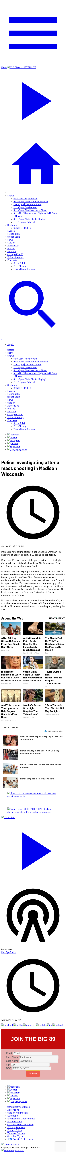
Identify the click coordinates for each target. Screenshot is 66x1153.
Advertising (13, 245)
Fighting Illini (13, 233)
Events (11, 230)
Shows (10, 195)
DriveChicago (20, 266)
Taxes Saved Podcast (25, 268)
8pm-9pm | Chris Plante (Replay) (30, 218)
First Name (12, 1057)
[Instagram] (13, 440)
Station (11, 242)
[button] (33, 740)
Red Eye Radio (8, 952)
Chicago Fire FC (15, 254)
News (10, 239)
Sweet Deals (13, 236)
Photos (11, 248)
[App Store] (13, 446)
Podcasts (12, 260)
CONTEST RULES (22, 227)
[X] (12, 437)
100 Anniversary (15, 257)
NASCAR (11, 251)
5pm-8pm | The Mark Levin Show (30, 210)
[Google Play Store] (17, 449)
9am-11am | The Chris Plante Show (31, 201)
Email (9, 1053)
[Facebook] (13, 434)
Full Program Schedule (25, 221)
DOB (9, 1068)
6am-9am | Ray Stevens (25, 198)
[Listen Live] (33, 849)
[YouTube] (12, 443)
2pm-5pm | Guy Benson (25, 207)
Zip (8, 1064)
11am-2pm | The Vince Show (27, 204)
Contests (12, 224)
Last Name (12, 1061)
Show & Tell (19, 263)
